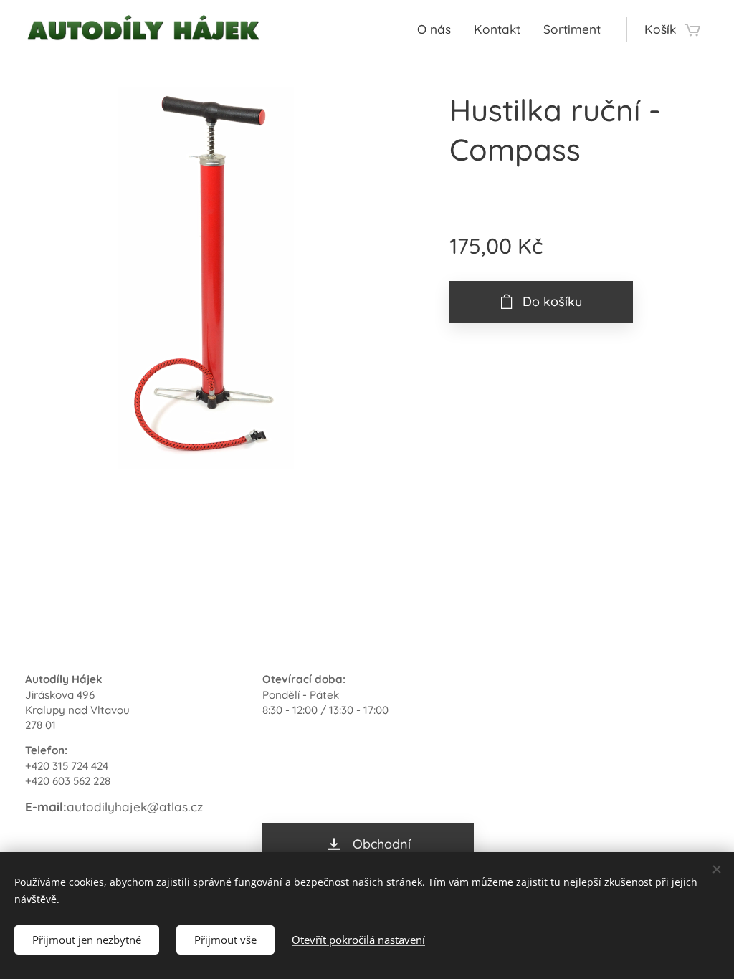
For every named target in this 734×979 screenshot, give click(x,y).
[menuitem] (438, 29)
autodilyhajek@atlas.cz (135, 806)
